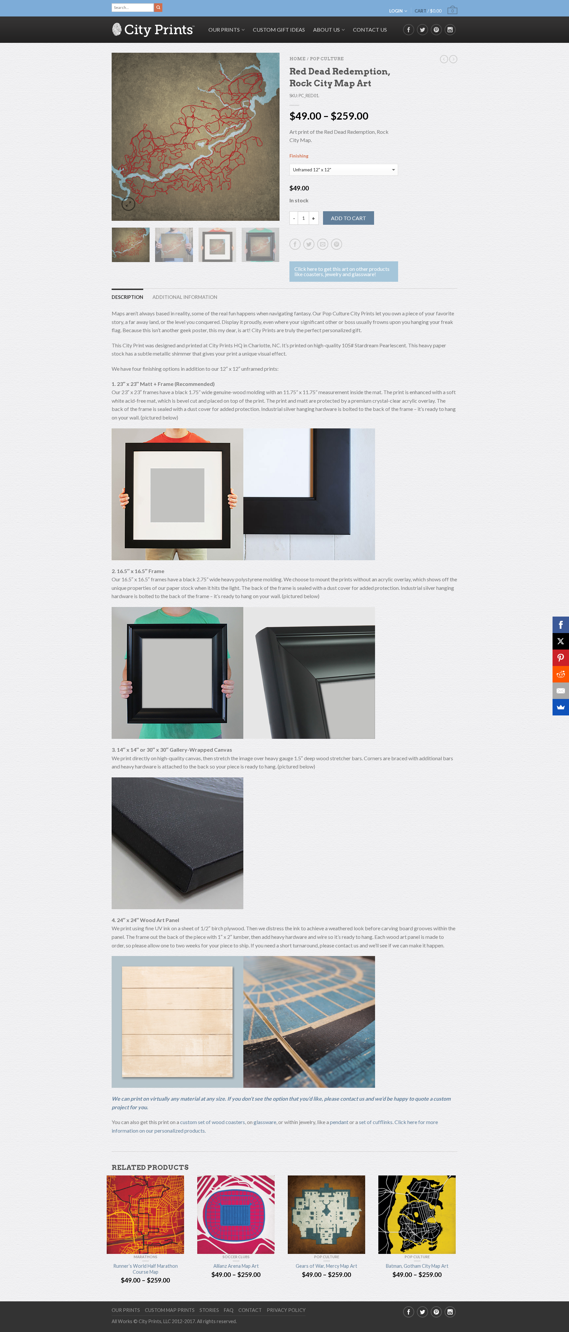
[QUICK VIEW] (145, 1214)
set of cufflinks (376, 1122)
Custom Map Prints (170, 1310)
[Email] (561, 690)
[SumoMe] (561, 707)
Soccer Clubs (236, 1257)
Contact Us (370, 29)
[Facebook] (561, 625)
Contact (250, 1310)
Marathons (145, 1257)
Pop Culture (326, 58)
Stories (209, 1310)
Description (127, 297)
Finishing (299, 156)
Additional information (184, 297)
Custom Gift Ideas (279, 29)
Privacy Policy (286, 1310)
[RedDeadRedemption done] (196, 137)
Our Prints (126, 1310)
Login (396, 11)
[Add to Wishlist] (263, 69)
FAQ (228, 1310)
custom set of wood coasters (212, 1122)
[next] (271, 137)
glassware (265, 1122)
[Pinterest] (561, 658)
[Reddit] (561, 674)
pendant (339, 1122)
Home (297, 58)
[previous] (120, 137)
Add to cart (348, 218)
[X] (561, 641)
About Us (326, 29)
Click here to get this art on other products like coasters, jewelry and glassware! (342, 271)
